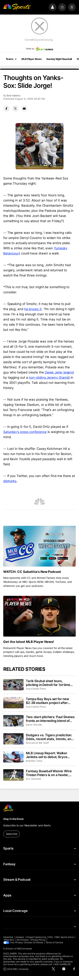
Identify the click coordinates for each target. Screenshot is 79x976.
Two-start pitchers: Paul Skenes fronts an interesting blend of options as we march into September (50, 719)
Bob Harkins (14, 95)
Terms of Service (54, 942)
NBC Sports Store (64, 937)
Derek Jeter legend (59, 372)
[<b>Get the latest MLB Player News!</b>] (39, 616)
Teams (9, 59)
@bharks (9, 481)
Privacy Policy (38, 939)
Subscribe (11, 833)
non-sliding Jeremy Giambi (49, 377)
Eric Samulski (33, 778)
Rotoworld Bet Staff (37, 742)
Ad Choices (23, 939)
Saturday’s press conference (25, 432)
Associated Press (36, 688)
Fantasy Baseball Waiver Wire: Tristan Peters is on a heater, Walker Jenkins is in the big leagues (49, 773)
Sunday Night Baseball (59, 59)
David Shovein (34, 724)
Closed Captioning (36, 937)
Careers (20, 937)
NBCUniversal (24, 948)
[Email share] (24, 108)
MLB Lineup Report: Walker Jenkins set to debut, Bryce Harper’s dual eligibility (46, 755)
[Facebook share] (6, 108)
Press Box (9, 939)
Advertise (8, 937)
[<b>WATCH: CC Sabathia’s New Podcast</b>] (39, 546)
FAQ (50, 937)
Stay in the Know (13, 818)
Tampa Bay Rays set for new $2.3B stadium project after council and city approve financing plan (47, 701)
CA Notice (38, 942)
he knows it (33, 309)
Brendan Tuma (34, 760)
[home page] (17, 7)
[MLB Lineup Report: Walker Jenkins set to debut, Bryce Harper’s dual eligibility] (13, 757)
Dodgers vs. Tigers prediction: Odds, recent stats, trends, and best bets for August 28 (49, 737)
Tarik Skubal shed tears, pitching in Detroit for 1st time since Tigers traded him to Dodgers (48, 683)
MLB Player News (31, 59)
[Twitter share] (15, 108)
